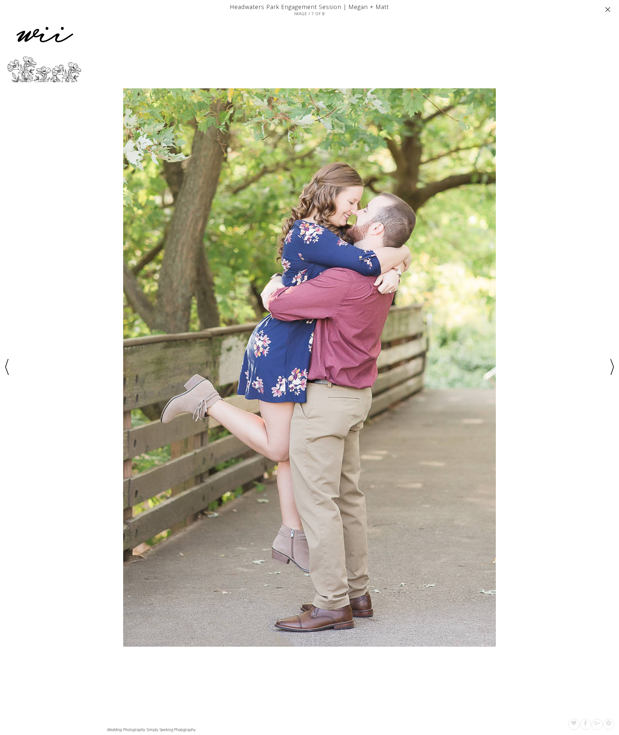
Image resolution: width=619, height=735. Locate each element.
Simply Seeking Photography (171, 729)
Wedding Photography (126, 730)
